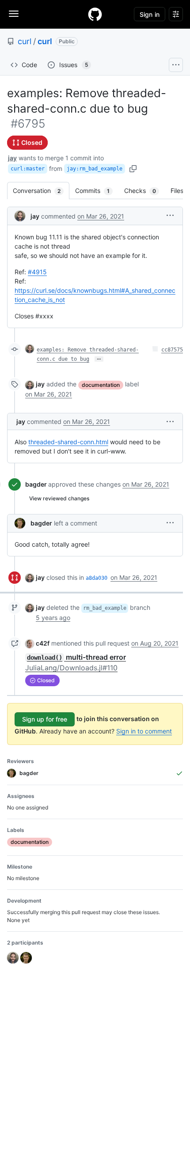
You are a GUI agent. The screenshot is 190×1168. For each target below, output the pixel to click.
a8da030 (96, 578)
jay (12, 158)
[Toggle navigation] (13, 13)
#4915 (37, 272)
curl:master (28, 169)
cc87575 (172, 350)
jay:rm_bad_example (94, 169)
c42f (42, 643)
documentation (101, 385)
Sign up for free (44, 719)
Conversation (41, 190)
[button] (170, 215)
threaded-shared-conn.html (68, 442)
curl (24, 41)
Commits (96, 190)
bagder (36, 484)
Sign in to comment (144, 731)
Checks (144, 190)
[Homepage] (95, 14)
